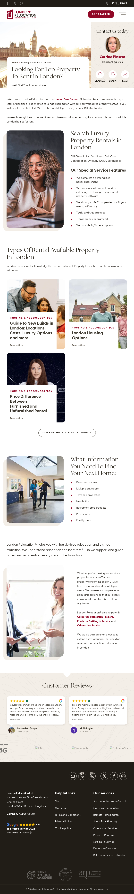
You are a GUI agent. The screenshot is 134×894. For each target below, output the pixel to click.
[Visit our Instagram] (123, 776)
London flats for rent (66, 99)
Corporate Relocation (90, 617)
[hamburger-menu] (122, 14)
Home (15, 62)
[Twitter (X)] (16, 3)
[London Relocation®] (21, 14)
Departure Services (104, 848)
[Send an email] (73, 776)
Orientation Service (88, 625)
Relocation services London (109, 855)
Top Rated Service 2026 (21, 829)
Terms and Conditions (68, 815)
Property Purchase (104, 835)
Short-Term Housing (105, 822)
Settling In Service (103, 842)
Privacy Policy (63, 822)
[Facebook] (10, 3)
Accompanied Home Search (109, 801)
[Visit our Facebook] (114, 776)
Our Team (61, 808)
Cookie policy (63, 828)
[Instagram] (23, 3)
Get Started (101, 14)
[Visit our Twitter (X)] (104, 776)
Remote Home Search (106, 815)
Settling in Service (99, 621)
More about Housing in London (67, 433)
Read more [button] (15, 720)
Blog (57, 801)
